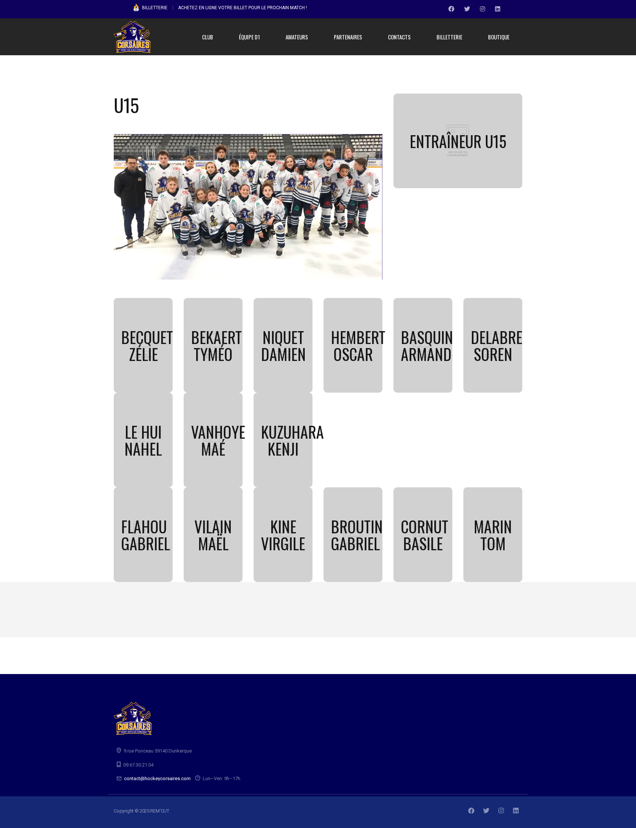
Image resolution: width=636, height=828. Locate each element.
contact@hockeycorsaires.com (157, 778)
